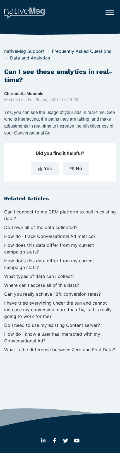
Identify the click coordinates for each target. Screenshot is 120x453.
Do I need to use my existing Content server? (52, 325)
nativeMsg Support (24, 51)
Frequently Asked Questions (81, 51)
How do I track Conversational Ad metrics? (49, 236)
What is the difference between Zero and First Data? (59, 349)
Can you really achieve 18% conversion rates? (52, 294)
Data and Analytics (30, 58)
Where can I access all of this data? (41, 285)
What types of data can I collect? (39, 276)
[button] (109, 10)
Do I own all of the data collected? (40, 227)
